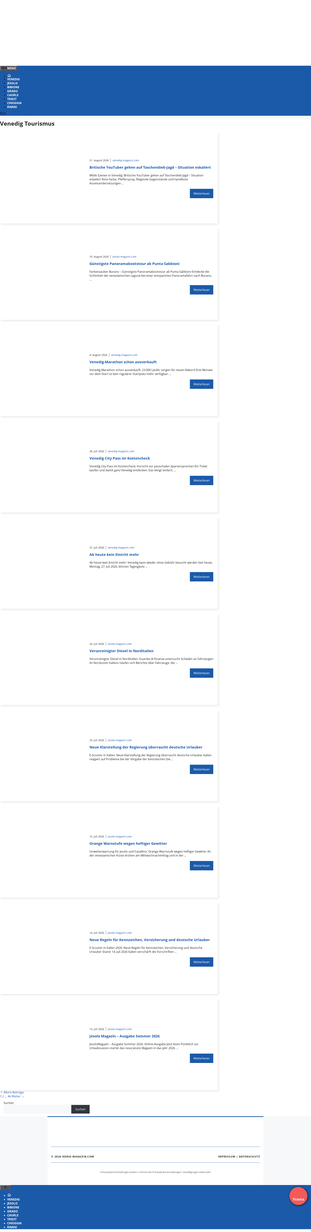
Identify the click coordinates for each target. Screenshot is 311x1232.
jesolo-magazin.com (124, 256)
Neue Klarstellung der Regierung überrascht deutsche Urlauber (145, 747)
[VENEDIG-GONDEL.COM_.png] (72, 59)
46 (9, 1096)
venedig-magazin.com (125, 160)
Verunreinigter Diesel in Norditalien (121, 650)
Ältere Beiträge (14, 1092)
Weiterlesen (201, 193)
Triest (12, 99)
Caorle (13, 95)
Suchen (9, 1103)
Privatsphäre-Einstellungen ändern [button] (118, 1172)
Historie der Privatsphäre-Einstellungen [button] (160, 1172)
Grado (12, 91)
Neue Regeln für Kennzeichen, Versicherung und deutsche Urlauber (149, 939)
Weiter (18, 1096)
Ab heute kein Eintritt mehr (114, 554)
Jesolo (12, 83)
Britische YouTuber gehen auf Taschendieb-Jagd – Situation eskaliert (150, 167)
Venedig (13, 79)
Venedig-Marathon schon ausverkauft (123, 361)
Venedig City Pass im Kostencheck (119, 458)
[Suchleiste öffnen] (3, 114)
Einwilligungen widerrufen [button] (197, 1172)
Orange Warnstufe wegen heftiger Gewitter (128, 843)
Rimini (12, 107)
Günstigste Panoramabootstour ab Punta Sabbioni (134, 263)
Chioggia (14, 103)
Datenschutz (249, 1156)
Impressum (226, 1156)
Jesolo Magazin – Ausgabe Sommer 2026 (124, 1036)
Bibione (13, 87)
